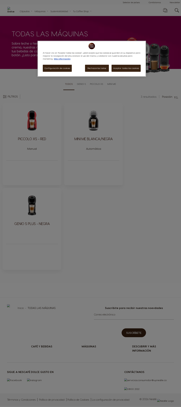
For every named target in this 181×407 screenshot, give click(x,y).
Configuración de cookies (57, 68)
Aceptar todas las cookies (126, 68)
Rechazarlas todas (96, 68)
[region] (91, 59)
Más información (62, 59)
